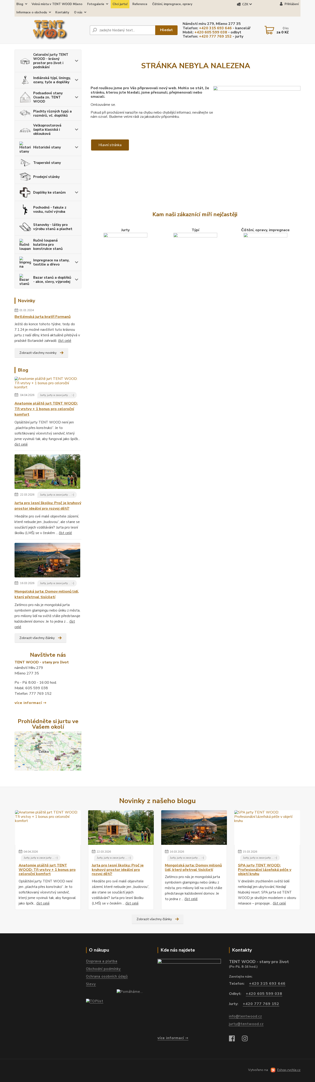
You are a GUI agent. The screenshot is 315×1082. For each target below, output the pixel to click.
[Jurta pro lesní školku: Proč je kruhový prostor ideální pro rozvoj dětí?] (47, 472)
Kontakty (62, 12)
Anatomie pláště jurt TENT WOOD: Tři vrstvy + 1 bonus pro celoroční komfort (46, 409)
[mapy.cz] (189, 995)
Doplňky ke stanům (49, 192)
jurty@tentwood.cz (246, 1024)
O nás (78, 12)
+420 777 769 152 (215, 36)
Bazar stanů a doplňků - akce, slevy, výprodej (52, 279)
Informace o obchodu (31, 12)
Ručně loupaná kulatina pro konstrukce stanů (48, 244)
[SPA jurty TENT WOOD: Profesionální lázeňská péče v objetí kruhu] (267, 827)
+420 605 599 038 (210, 32)
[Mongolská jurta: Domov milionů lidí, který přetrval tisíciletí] (47, 561)
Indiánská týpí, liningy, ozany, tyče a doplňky (52, 80)
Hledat (166, 30)
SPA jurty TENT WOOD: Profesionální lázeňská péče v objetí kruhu (264, 869)
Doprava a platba (101, 961)
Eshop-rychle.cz (288, 1070)
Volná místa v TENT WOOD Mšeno (57, 4)
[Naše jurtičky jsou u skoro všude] (48, 750)
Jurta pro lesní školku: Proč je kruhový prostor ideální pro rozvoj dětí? (48, 505)
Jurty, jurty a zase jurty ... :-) (57, 395)
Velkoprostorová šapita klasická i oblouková (47, 129)
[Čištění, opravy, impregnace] (265, 252)
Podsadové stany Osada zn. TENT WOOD (48, 97)
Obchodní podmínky (103, 969)
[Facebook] (234, 1039)
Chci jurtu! (120, 4)
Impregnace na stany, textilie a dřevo (51, 262)
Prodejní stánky (46, 176)
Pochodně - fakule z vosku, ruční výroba (49, 209)
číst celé (64, 340)
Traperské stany (47, 162)
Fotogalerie (95, 4)
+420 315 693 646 (215, 28)
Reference (139, 4)
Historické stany (47, 147)
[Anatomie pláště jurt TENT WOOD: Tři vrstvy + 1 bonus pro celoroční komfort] (48, 384)
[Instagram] (247, 1039)
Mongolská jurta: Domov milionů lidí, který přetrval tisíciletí (47, 594)
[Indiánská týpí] (195, 252)
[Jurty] (125, 252)
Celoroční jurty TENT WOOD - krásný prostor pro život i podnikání (50, 60)
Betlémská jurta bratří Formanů (43, 316)
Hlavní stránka (110, 145)
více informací (28, 702)
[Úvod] (50, 30)
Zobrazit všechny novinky (37, 353)
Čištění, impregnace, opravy (172, 4)
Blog (19, 4)
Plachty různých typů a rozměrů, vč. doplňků (52, 113)
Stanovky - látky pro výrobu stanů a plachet (52, 226)
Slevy (91, 984)
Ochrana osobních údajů (107, 976)
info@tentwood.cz (245, 1016)
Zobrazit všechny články (37, 638)
